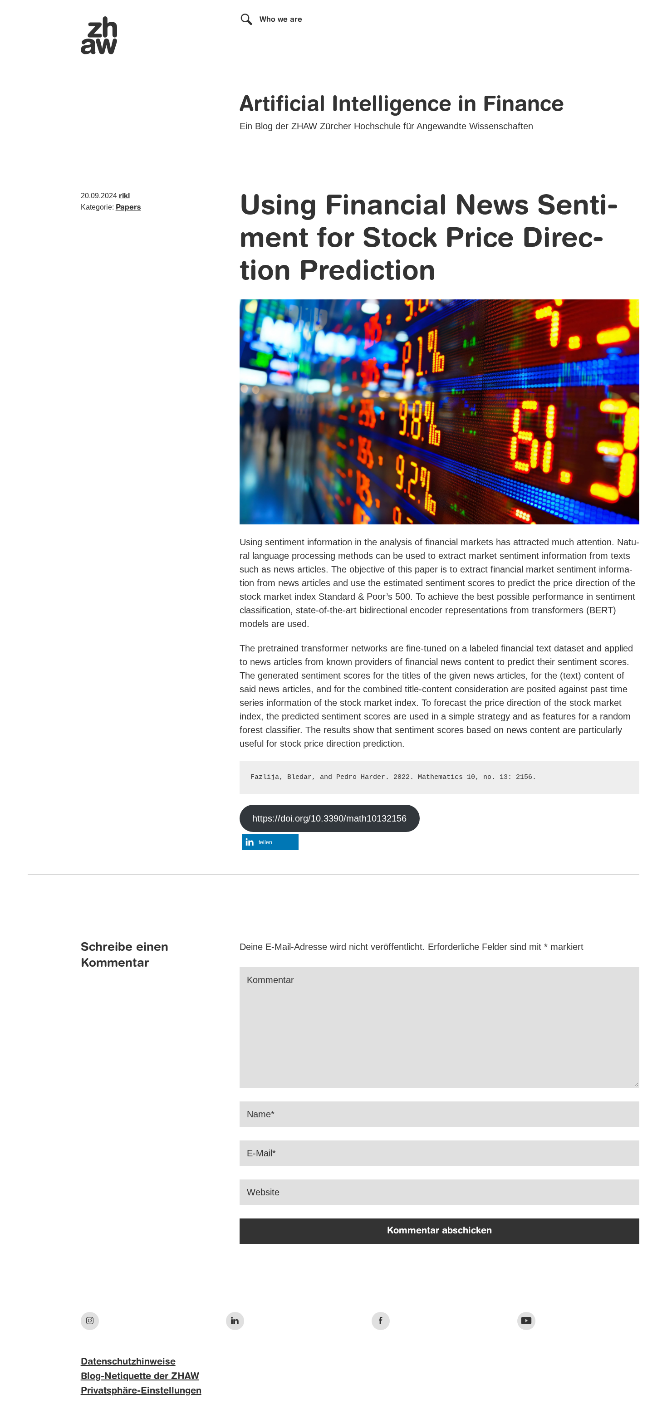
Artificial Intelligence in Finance (402, 105)
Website (263, 1192)
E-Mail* (261, 1153)
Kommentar (270, 980)
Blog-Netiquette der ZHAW (140, 1376)
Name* (261, 1114)
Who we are (281, 20)
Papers (128, 207)
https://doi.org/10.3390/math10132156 (329, 818)
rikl (124, 196)
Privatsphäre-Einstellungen (141, 1391)
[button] (270, 842)
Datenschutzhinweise (128, 1362)
